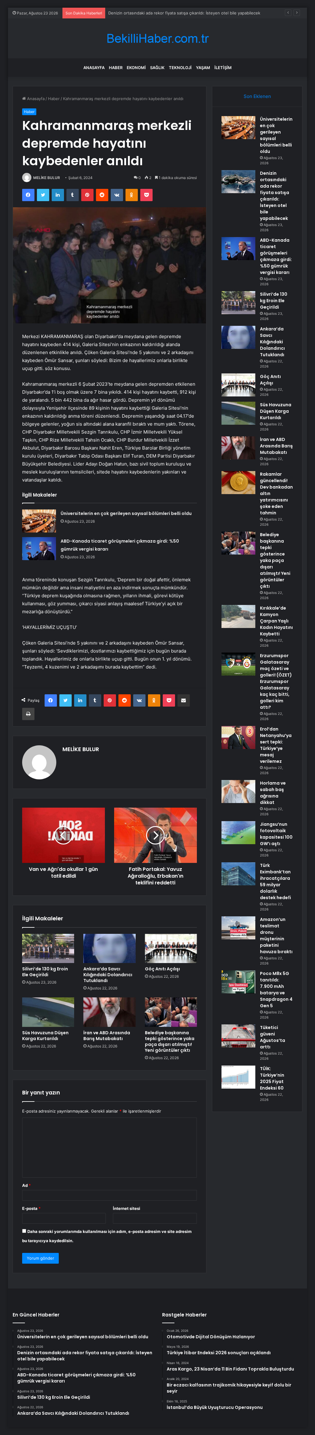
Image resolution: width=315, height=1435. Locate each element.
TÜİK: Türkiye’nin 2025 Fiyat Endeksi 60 (272, 1078)
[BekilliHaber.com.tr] (157, 38)
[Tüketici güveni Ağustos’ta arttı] (238, 1035)
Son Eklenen (257, 96)
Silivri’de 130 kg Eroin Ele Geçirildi (45, 972)
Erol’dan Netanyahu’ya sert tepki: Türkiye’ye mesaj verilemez (276, 745)
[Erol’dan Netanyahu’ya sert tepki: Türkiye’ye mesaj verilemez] (238, 737)
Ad (26, 1185)
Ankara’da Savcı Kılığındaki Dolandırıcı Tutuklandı (107, 975)
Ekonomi (136, 67)
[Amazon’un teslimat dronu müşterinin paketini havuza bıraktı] (238, 927)
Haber (115, 67)
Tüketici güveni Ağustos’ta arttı (272, 1037)
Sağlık (157, 67)
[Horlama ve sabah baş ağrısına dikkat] (238, 791)
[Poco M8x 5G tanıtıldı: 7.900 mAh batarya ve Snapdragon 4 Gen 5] (238, 981)
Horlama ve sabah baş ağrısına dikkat (273, 792)
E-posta (31, 1208)
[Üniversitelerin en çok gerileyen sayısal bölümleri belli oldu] (39, 520)
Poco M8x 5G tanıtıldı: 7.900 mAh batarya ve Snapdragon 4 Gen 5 (276, 989)
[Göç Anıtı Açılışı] (171, 948)
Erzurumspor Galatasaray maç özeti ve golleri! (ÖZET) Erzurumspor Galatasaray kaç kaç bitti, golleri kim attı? (276, 681)
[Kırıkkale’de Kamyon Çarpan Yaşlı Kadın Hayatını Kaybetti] (238, 616)
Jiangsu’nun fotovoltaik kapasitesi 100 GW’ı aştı (276, 834)
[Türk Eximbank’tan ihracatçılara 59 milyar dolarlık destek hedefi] (238, 873)
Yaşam (203, 67)
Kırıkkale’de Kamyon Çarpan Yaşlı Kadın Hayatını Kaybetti (276, 621)
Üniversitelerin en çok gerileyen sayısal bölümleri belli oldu (126, 513)
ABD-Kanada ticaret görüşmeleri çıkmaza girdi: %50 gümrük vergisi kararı (276, 256)
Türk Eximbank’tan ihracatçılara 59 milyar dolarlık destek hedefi (275, 881)
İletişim (223, 67)
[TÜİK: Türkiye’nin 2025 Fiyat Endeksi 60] (238, 1077)
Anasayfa (94, 67)
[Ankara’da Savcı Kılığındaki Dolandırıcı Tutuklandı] (109, 948)
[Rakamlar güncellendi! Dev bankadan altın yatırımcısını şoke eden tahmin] (238, 482)
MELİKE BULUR (46, 177)
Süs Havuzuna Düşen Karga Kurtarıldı (45, 1036)
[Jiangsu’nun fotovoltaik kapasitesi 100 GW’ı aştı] (238, 832)
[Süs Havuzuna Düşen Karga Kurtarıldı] (48, 1012)
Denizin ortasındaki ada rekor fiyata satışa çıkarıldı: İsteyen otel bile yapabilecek (274, 195)
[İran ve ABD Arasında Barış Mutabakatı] (109, 1012)
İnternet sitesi (126, 1208)
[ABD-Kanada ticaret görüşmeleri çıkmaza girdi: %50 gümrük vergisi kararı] (39, 548)
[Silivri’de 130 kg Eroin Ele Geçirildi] (48, 948)
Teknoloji (180, 67)
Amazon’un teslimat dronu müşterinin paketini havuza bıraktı (276, 935)
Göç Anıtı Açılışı (162, 969)
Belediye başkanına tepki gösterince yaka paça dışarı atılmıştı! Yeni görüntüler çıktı (169, 1041)
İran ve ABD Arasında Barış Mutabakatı (106, 1036)
